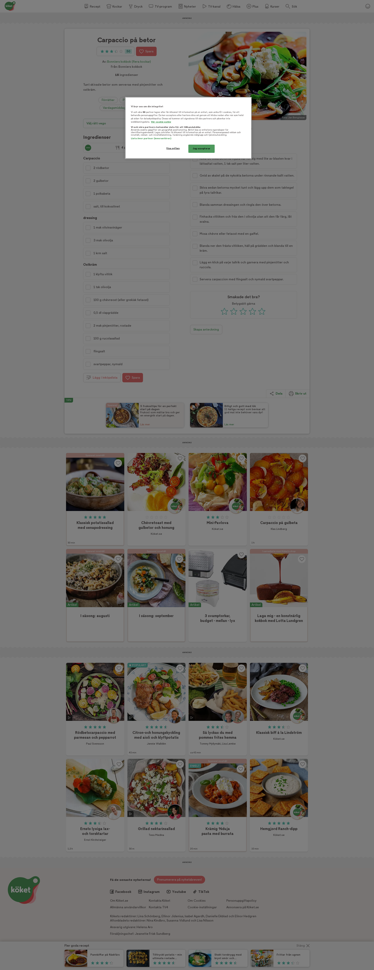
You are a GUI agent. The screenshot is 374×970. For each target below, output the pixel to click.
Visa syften (173, 148)
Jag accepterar (201, 148)
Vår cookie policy (161, 122)
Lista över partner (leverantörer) (151, 138)
